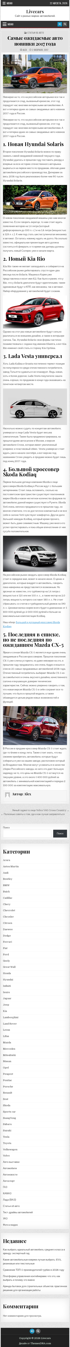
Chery (6, 904)
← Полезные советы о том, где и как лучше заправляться (33, 814)
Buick (6, 891)
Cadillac (7, 898)
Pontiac (7, 1080)
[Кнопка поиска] (65, 24)
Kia (5, 1011)
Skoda (6, 1105)
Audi (5, 872)
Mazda (7, 1042)
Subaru (7, 1124)
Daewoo (8, 929)
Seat (5, 1099)
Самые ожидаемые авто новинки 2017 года (35, 41)
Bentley (7, 879)
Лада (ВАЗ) (9, 1199)
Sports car (9, 1111)
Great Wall (9, 967)
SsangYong (9, 1118)
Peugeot (8, 1074)
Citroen (7, 923)
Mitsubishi (9, 1055)
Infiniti (7, 986)
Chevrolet (9, 910)
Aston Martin (11, 866)
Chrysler (8, 916)
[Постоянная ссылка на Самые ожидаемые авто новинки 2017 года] (35, 74)
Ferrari (8, 941)
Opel (6, 1067)
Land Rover (10, 1023)
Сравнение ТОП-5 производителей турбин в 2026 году (33, 1269)
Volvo (6, 1155)
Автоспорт (9, 1181)
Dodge (7, 935)
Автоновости (10, 1174)
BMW (6, 885)
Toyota (7, 1143)
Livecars (35, 11)
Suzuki (7, 1130)
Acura (6, 860)
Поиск (6, 827)
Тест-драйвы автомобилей (18, 1212)
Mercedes (9, 1048)
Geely (6, 960)
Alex (25, 50)
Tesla (6, 1136)
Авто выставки (11, 1162)
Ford (6, 954)
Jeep (6, 1004)
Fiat (5, 948)
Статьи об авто (35, 33)
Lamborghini (10, 1017)
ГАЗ (5, 1187)
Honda (7, 973)
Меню (10, 3)
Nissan (7, 1061)
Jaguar (7, 998)
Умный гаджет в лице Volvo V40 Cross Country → (40, 810)
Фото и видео (10, 1224)
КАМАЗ (7, 1193)
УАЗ (5, 1218)
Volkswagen (10, 1149)
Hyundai (8, 979)
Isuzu (6, 992)
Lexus (6, 1029)
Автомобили (10, 1168)
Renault (7, 1092)
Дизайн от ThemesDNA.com (35, 1343)
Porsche (8, 1086)
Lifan (6, 1036)
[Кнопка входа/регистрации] (59, 24)
